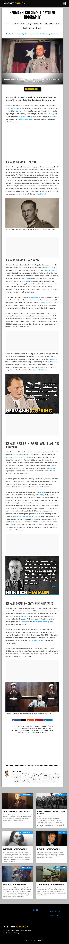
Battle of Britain (41, 492)
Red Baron (31, 186)
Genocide (28, 34)
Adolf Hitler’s (10, 108)
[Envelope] (37, 910)
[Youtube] (34, 910)
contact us (28, 732)
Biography (20, 34)
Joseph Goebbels (19, 516)
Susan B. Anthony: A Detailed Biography (17, 812)
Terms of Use (54, 916)
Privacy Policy (54, 911)
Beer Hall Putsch (34, 297)
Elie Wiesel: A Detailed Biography (48, 849)
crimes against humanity (40, 622)
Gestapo (51, 359)
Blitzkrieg (51, 468)
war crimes (25, 622)
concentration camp (37, 640)
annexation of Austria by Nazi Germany (19, 457)
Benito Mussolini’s (47, 302)
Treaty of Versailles (50, 270)
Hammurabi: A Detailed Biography (15, 885)
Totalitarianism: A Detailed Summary (50, 885)
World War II (54, 34)
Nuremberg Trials (26, 119)
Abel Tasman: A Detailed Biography (15, 849)
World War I (41, 194)
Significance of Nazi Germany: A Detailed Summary (51, 813)
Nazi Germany (44, 34)
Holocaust (35, 34)
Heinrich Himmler (34, 516)
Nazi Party (18, 111)
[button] (64, 3)
